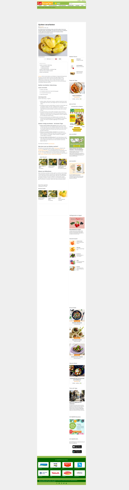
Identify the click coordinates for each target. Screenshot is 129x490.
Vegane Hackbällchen (77, 95)
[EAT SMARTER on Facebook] (57, 483)
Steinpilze (78, 266)
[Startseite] (45, 3)
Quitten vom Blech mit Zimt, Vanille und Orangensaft (51, 154)
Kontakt (50, 480)
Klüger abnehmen (62, 5)
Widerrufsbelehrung (74, 480)
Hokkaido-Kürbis (79, 241)
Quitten (39, 76)
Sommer (40, 5)
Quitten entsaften (52, 166)
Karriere (43, 480)
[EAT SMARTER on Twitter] (64, 483)
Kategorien (53, 481)
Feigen (77, 260)
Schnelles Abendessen (77, 322)
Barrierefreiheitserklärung (43, 481)
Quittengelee (56, 148)
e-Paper (83, 126)
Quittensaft (40, 149)
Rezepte (45, 5)
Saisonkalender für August (75, 229)
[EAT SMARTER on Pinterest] (59, 483)
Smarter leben (71, 5)
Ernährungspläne (79, 65)
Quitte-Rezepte (51, 143)
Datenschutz (59, 480)
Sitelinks (46, 480)
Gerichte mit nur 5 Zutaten (77, 356)
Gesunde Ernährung (53, 5)
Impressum (55, 480)
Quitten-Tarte (41, 153)
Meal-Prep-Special (79, 71)
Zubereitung (40, 186)
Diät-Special (78, 58)
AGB (52, 480)
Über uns (40, 480)
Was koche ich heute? (77, 339)
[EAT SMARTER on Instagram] (61, 483)
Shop (82, 5)
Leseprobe (71, 126)
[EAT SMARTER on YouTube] (66, 483)
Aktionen (77, 5)
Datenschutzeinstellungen (66, 480)
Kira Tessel (41, 26)
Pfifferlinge (78, 247)
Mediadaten (49, 481)
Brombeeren (78, 253)
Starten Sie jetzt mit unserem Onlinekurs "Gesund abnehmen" (76, 149)
